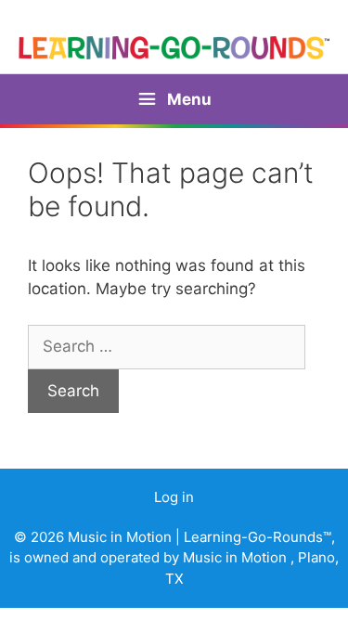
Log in (174, 497)
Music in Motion (121, 537)
